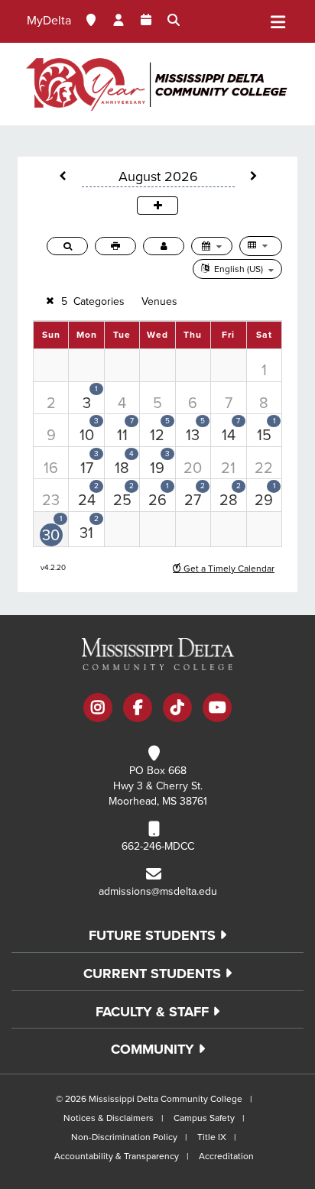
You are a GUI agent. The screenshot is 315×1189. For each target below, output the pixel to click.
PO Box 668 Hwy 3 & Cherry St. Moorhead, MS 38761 (158, 786)
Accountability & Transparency (116, 1156)
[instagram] (97, 709)
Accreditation (226, 1156)
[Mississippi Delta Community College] (157, 84)
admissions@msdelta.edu (158, 891)
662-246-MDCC (158, 846)
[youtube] (217, 709)
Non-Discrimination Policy (124, 1137)
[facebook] (137, 709)
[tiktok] (177, 709)
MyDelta (49, 20)
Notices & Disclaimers (108, 1118)
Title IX (211, 1137)
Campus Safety (204, 1118)
